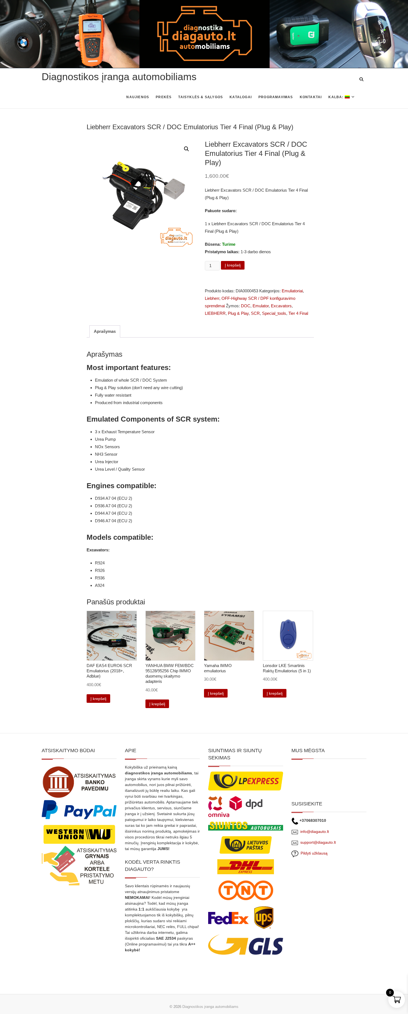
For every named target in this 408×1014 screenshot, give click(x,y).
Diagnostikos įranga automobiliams (119, 76)
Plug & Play (238, 313)
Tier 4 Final (298, 313)
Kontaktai (311, 97)
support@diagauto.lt (318, 842)
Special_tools (274, 313)
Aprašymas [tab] (105, 331)
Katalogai (241, 97)
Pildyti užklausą (313, 853)
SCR (255, 313)
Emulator (261, 305)
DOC (245, 305)
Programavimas (275, 97)
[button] (187, 149)
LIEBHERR (215, 313)
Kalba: (336, 97)
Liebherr (212, 298)
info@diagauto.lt (314, 831)
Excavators (281, 305)
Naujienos (137, 97)
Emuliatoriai (292, 290)
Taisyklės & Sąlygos (200, 97)
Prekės (164, 97)
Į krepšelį (233, 265)
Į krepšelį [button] (98, 698)
